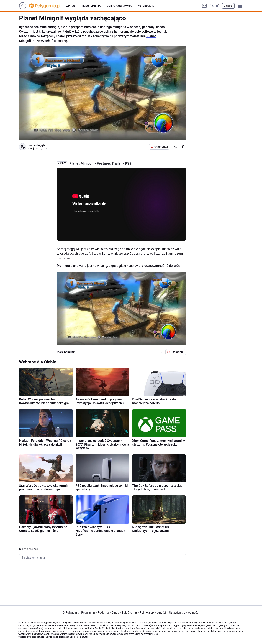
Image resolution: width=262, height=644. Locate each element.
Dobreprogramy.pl (119, 5)
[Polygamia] (47, 6)
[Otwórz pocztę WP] (204, 6)
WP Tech (71, 5)
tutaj (85, 637)
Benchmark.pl (91, 5)
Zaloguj (228, 5)
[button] (214, 6)
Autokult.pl (146, 5)
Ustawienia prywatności (183, 612)
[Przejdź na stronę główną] (22, 8)
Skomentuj (161, 146)
